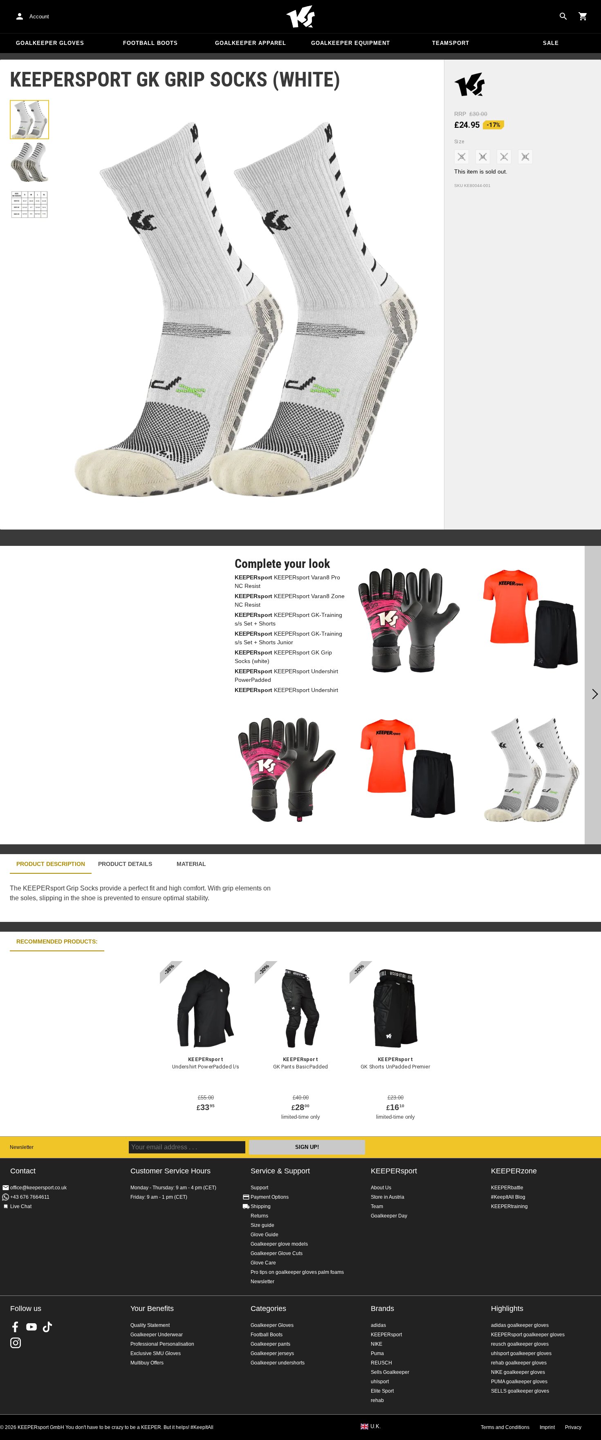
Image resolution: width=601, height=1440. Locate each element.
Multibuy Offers (147, 1363)
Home (300, 16)
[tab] (29, 119)
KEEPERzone (514, 1171)
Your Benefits (152, 1308)
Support (259, 1188)
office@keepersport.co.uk (38, 1188)
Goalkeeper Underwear (156, 1335)
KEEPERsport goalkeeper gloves (528, 1335)
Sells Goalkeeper (390, 1372)
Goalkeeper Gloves (50, 43)
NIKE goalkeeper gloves (518, 1372)
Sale (551, 43)
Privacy (573, 1427)
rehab (377, 1400)
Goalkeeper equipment (350, 43)
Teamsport (450, 43)
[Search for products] (563, 16)
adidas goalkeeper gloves (520, 1325)
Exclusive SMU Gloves (155, 1353)
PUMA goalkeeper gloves (519, 1381)
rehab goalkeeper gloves (519, 1363)
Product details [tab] (125, 864)
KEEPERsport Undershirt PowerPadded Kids (286, 694)
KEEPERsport (394, 1171)
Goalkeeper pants (270, 1344)
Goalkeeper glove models (279, 1244)
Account (39, 16)
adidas (378, 1325)
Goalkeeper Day (389, 1216)
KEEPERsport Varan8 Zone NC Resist (290, 600)
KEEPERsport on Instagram (15, 1343)
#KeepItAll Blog (508, 1197)
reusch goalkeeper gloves (520, 1344)
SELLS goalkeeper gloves (520, 1391)
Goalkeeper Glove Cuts (277, 1253)
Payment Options (270, 1197)
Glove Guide (264, 1234)
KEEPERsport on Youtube (31, 1327)
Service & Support (280, 1171)
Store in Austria (387, 1197)
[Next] (593, 695)
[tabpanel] (143, 898)
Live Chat (20, 1206)
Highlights (507, 1308)
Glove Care (263, 1263)
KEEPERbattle (507, 1188)
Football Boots (150, 43)
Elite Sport (382, 1391)
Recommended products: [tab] (57, 941)
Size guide (262, 1225)
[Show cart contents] (583, 16)
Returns (259, 1216)
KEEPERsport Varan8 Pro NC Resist (287, 581)
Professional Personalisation (162, 1344)
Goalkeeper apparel (250, 43)
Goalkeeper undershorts (278, 1363)
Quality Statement (150, 1325)
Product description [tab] (50, 864)
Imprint (547, 1427)
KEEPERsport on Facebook (15, 1327)
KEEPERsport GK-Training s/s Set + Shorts (288, 619)
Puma (377, 1353)
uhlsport (380, 1381)
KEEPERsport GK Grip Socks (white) (283, 656)
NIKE (376, 1344)
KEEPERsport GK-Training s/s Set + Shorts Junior (288, 637)
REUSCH (381, 1363)
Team (377, 1206)
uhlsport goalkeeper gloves (521, 1353)
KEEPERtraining (509, 1206)
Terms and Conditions (505, 1427)
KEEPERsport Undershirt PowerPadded (286, 675)
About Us (381, 1188)
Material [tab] (191, 864)
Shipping (261, 1206)
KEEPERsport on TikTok (47, 1327)
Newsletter (22, 1147)
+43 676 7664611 (29, 1197)
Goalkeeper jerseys (272, 1353)
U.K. (375, 1426)
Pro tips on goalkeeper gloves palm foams (297, 1272)
